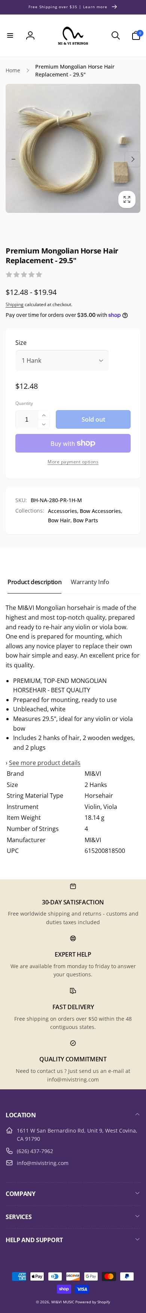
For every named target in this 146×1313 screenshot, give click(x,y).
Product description (34, 582)
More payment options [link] (73, 462)
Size (21, 343)
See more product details (44, 763)
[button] (10, 35)
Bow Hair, (60, 520)
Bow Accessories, (101, 510)
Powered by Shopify (92, 1301)
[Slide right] (132, 159)
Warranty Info (90, 582)
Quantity (24, 403)
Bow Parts (85, 520)
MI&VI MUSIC (62, 1301)
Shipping (15, 304)
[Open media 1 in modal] (73, 148)
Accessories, (63, 510)
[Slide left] (13, 159)
